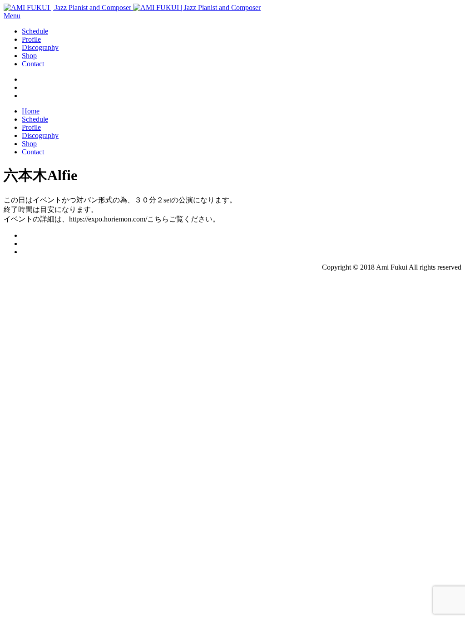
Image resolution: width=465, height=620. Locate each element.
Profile (31, 39)
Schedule (35, 31)
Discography (40, 47)
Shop (29, 55)
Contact (33, 64)
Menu (12, 16)
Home (31, 111)
